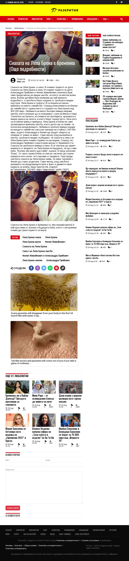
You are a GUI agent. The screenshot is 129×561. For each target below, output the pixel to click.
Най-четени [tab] (93, 35)
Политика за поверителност (68, 540)
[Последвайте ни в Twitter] (121, 2)
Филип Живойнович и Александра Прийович (45, 255)
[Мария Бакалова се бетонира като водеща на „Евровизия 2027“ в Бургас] (17, 426)
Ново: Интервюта (82, 534)
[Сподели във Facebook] (31, 268)
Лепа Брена (51, 237)
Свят (48, 19)
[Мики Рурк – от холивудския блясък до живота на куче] (44, 393)
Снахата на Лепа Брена (34, 246)
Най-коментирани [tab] (111, 35)
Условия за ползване (91, 540)
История (112, 530)
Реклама (9, 545)
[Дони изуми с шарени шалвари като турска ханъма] (71, 393)
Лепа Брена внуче (31, 242)
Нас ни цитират (30, 534)
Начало (31, 2)
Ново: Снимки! (65, 534)
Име (8, 460)
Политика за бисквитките (16, 548)
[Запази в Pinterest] (56, 268)
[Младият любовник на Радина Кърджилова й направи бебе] (93, 61)
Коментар (10, 470)
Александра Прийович (58, 260)
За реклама (39, 2)
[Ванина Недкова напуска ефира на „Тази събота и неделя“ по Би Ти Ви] (44, 426)
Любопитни (37, 19)
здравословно (99, 530)
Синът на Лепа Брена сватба (37, 251)
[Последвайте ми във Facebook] (116, 2)
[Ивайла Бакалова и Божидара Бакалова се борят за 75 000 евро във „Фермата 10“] (71, 426)
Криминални (77, 19)
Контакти (18, 545)
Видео (43, 534)
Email (48, 460)
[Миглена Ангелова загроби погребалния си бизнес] (93, 74)
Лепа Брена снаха (31, 237)
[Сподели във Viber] (37, 268)
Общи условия (30, 545)
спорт (16, 534)
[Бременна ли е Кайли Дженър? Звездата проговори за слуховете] (17, 393)
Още (105, 19)
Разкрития (23, 19)
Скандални (92, 19)
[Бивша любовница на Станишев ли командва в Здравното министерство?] (93, 46)
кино (8, 534)
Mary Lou (21, 81)
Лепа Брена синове (32, 260)
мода (52, 534)
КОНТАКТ (48, 2)
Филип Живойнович (55, 242)
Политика (61, 19)
